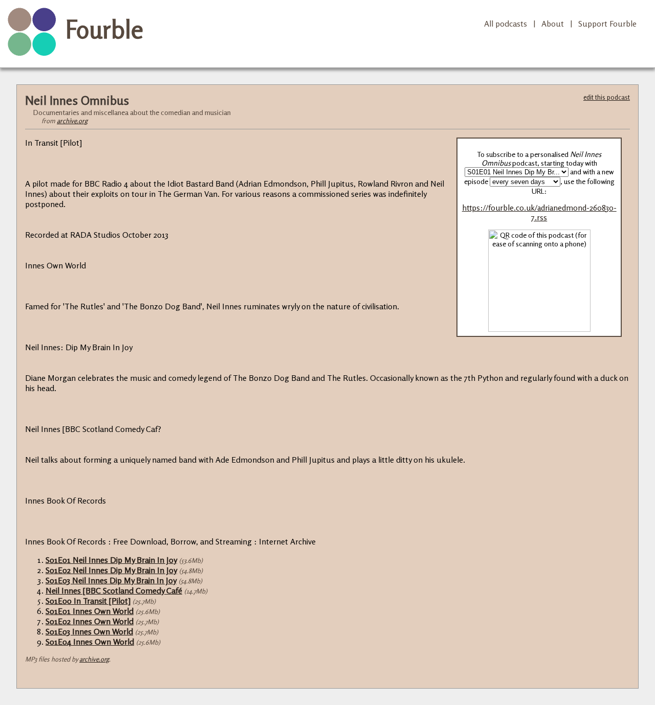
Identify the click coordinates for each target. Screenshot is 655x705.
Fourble (104, 29)
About (552, 23)
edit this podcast (606, 97)
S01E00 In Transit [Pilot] (88, 601)
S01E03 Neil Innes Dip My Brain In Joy (111, 580)
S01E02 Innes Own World (90, 621)
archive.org (72, 121)
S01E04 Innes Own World (90, 641)
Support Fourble (607, 23)
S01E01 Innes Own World (90, 611)
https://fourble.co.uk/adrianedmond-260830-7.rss (539, 212)
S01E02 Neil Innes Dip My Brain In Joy (111, 570)
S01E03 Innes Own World (89, 631)
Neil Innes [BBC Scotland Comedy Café (114, 590)
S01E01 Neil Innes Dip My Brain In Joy (111, 560)
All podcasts (505, 23)
